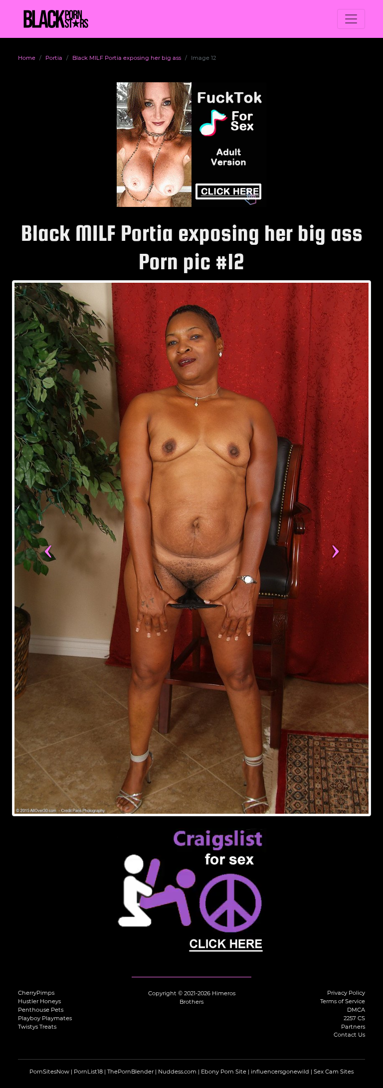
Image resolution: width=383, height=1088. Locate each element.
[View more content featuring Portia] (191, 548)
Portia (53, 57)
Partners (353, 1026)
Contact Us (349, 1034)
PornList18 (88, 1071)
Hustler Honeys (39, 1001)
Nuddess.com (177, 1071)
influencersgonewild (280, 1071)
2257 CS (354, 1018)
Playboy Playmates (45, 1018)
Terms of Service (342, 1001)
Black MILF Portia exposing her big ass (126, 57)
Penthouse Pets (40, 1009)
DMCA (356, 1009)
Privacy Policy (346, 992)
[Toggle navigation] (351, 19)
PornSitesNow (49, 1071)
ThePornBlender (130, 1071)
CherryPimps (36, 992)
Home (26, 57)
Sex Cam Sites (334, 1071)
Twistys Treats (37, 1026)
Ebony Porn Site (223, 1071)
